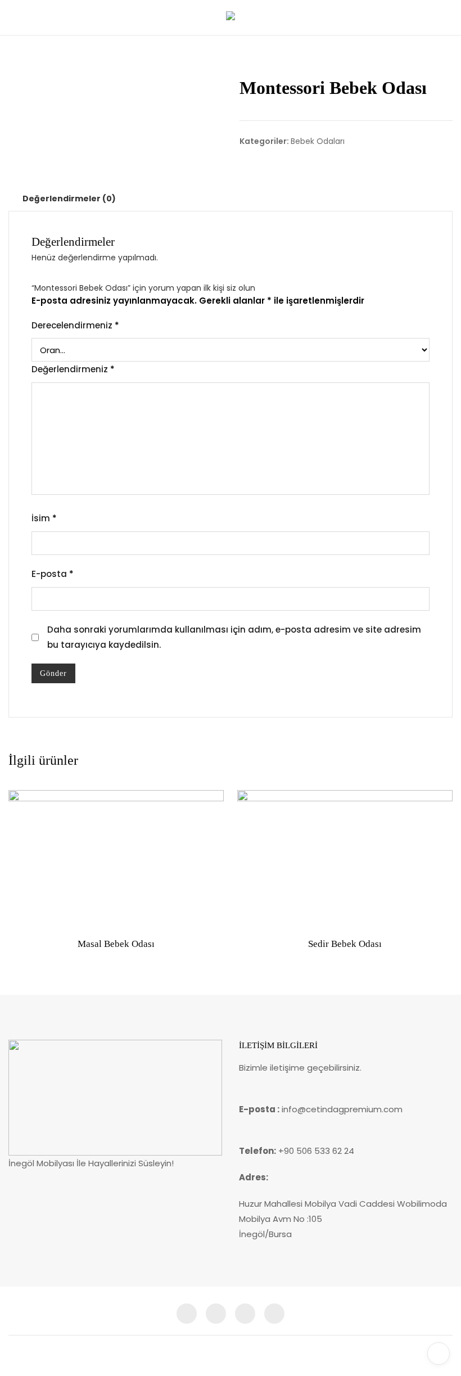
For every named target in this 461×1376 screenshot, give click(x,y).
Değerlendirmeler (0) (69, 198)
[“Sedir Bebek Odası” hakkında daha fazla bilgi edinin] (254, 912)
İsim (44, 518)
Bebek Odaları (318, 141)
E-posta (52, 574)
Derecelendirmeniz (75, 325)
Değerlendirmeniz (73, 369)
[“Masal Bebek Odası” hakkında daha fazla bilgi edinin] (26, 912)
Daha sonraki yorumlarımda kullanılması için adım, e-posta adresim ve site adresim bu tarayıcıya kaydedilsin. (234, 637)
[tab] (69, 198)
